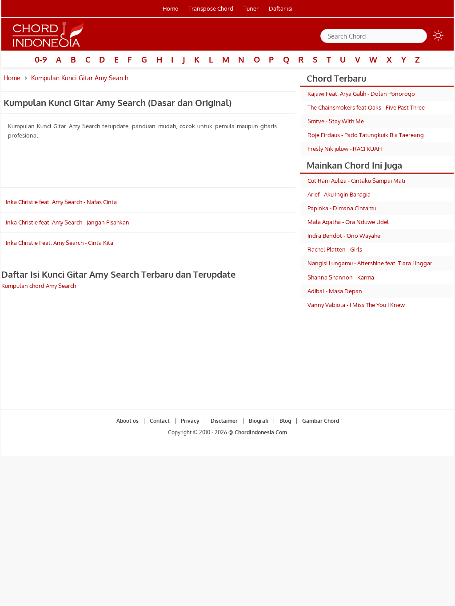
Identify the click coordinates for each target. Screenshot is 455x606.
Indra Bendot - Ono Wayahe (343, 235)
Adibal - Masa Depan (334, 291)
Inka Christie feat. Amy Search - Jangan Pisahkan (67, 222)
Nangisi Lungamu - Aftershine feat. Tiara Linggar (369, 263)
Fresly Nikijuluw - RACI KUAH (344, 148)
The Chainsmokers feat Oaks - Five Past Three (366, 107)
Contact (160, 420)
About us (127, 420)
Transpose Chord (210, 8)
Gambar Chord (320, 420)
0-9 (41, 59)
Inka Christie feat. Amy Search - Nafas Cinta (61, 201)
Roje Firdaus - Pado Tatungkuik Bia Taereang (365, 134)
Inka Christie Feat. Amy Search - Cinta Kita (59, 242)
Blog (285, 420)
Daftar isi (280, 8)
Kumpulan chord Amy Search (38, 285)
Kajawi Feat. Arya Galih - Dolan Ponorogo (361, 93)
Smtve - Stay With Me (335, 121)
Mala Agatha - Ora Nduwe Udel (348, 221)
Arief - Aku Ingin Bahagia (339, 194)
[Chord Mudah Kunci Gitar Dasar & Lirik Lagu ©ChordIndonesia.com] (48, 47)
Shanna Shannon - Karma (340, 277)
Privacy (190, 420)
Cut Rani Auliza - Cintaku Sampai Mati (356, 180)
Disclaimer (224, 420)
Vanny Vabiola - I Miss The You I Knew (356, 304)
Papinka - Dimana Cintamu (341, 208)
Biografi (258, 420)
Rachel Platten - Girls (334, 249)
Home (170, 8)
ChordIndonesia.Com (261, 432)
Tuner (251, 8)
